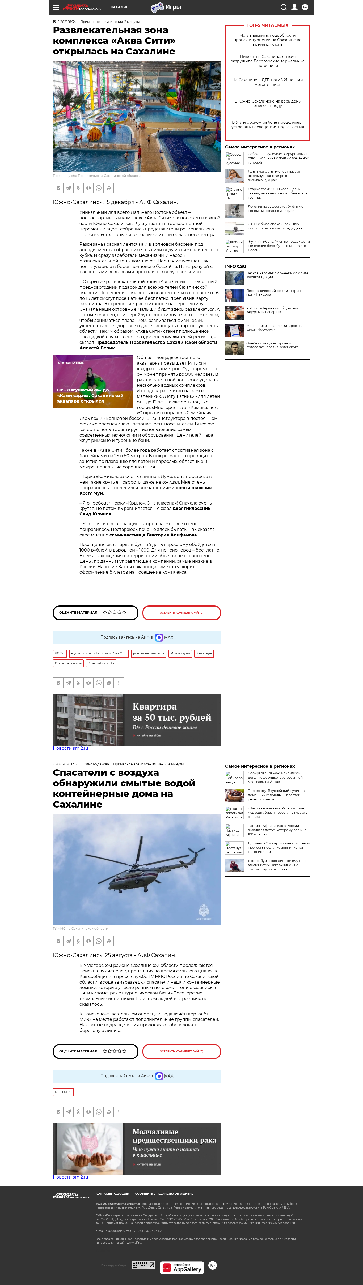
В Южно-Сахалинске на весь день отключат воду (268, 103)
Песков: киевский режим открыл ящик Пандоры (273, 292)
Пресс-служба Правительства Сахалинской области (97, 176)
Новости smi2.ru (70, 748)
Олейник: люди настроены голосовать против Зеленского (272, 345)
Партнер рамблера (113, 1265)
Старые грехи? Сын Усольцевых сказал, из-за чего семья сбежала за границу (277, 193)
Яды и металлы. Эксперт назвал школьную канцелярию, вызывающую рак (274, 175)
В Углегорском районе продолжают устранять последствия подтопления (267, 124)
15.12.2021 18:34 (64, 22)
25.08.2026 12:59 (65, 764)
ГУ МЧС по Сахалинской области (80, 928)
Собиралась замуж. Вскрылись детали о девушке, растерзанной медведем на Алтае (275, 777)
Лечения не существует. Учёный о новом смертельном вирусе (275, 208)
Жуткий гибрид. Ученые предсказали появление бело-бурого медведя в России (279, 246)
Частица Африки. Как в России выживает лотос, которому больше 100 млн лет (277, 830)
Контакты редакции (112, 1194)
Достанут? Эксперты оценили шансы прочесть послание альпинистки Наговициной (279, 847)
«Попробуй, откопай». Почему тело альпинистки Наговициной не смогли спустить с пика (277, 865)
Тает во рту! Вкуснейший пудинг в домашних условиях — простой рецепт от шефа (276, 795)
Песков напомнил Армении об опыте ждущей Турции (277, 275)
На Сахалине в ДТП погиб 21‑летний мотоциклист (267, 82)
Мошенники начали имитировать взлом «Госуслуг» (274, 327)
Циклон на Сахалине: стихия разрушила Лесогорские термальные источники (267, 61)
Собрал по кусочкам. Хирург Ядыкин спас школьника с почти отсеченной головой (279, 158)
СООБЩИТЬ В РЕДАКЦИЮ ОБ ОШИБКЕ (164, 1194)
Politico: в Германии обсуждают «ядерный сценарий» (272, 310)
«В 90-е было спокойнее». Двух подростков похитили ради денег (276, 226)
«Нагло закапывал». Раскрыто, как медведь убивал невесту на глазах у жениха (277, 812)
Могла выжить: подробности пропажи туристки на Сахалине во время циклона (268, 40)
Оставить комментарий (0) (182, 612)
